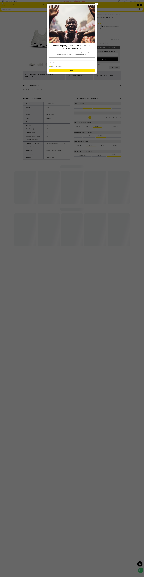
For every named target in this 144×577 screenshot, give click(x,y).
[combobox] (51, 66)
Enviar (72, 70)
